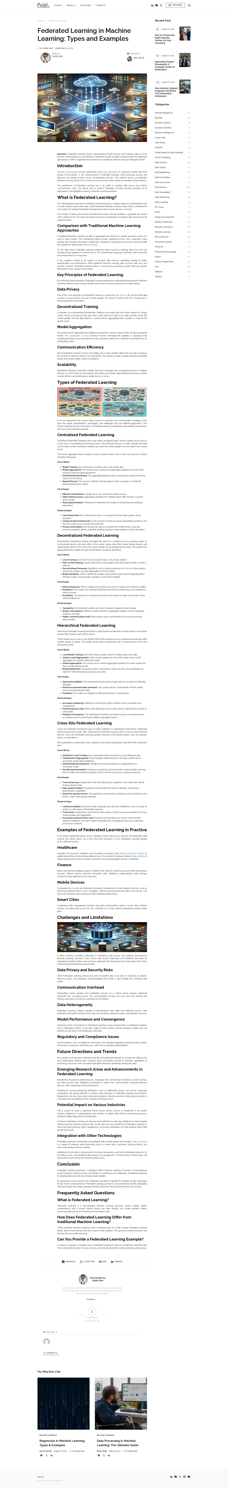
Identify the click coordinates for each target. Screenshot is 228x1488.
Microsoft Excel (161, 237)
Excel (157, 212)
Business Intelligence (164, 132)
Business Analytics (163, 128)
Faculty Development (164, 217)
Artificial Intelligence (164, 113)
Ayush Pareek (45, 1451)
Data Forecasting (162, 177)
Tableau (158, 276)
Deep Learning (161, 202)
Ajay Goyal (139, 57)
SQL (157, 266)
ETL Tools (159, 207)
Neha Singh (102, 1451)
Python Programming (164, 261)
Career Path (160, 137)
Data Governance (162, 182)
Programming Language (165, 252)
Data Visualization (162, 192)
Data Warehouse (162, 197)
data (82, 180)
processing (92, 245)
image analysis (138, 856)
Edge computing (139, 1141)
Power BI (159, 247)
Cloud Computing (162, 157)
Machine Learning (57, 21)
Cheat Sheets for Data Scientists (169, 152)
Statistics (159, 271)
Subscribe (177, 5)
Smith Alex (57, 56)
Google (75, 888)
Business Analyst (162, 123)
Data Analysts (161, 162)
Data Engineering (162, 172)
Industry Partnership (163, 222)
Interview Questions (164, 227)
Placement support (163, 242)
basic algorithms (110, 172)
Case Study (160, 142)
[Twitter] (161, 5)
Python (158, 257)
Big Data (158, 118)
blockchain (128, 568)
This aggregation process (77, 335)
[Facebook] (156, 5)
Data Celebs (160, 167)
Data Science (161, 187)
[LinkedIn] (152, 5)
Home (40, 21)
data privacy (121, 295)
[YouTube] (189, 1476)
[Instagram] (184, 1476)
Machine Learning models (132, 853)
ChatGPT (159, 147)
